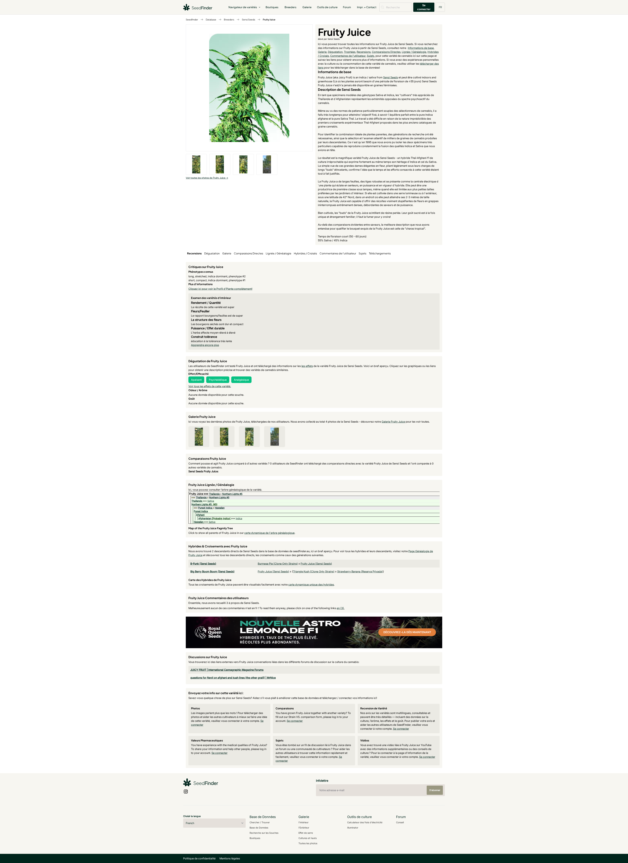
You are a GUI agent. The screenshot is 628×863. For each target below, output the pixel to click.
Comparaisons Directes (386, 51)
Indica (239, 518)
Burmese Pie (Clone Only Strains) (278, 563)
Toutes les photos (307, 843)
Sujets (370, 55)
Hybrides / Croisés (305, 253)
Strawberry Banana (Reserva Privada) (360, 571)
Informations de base (421, 48)
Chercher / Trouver (260, 822)
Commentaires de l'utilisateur (348, 55)
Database (211, 19)
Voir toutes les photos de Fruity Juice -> (207, 177)
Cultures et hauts (307, 838)
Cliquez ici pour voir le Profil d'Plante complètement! (220, 288)
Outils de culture (327, 7)
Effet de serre (305, 832)
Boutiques (272, 7)
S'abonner (434, 790)
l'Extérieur (303, 827)
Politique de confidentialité (199, 858)
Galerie (307, 7)
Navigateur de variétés (242, 7)
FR (440, 7)
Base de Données (259, 827)
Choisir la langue (192, 816)
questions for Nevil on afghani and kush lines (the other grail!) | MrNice (233, 677)
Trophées (349, 51)
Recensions (364, 51)
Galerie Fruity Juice (393, 421)
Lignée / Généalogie (414, 51)
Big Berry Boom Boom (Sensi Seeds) (212, 571)
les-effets (307, 366)
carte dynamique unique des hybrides (311, 584)
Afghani (200, 514)
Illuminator (352, 827)
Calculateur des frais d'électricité (364, 822)
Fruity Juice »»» (199, 493)
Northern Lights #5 (232, 493)
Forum (347, 7)
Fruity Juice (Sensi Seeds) (316, 563)
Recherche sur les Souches (264, 832)
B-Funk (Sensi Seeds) (203, 563)
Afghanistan (204, 518)
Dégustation (335, 51)
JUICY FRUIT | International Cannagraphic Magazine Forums (226, 669)
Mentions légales (229, 858)
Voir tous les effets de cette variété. (209, 386)
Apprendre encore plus (205, 345)
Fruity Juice (269, 19)
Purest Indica (205, 507)
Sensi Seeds (248, 19)
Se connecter (423, 7)
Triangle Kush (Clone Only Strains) (313, 571)
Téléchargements (380, 253)
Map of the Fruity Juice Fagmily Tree (210, 528)
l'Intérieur (303, 822)
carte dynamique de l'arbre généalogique (269, 532)
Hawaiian (220, 507)
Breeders (290, 7)
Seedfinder (192, 19)
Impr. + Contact (366, 7)
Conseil (400, 822)
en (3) (340, 608)
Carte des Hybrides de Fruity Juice (209, 580)
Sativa (210, 500)
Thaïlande (214, 493)
